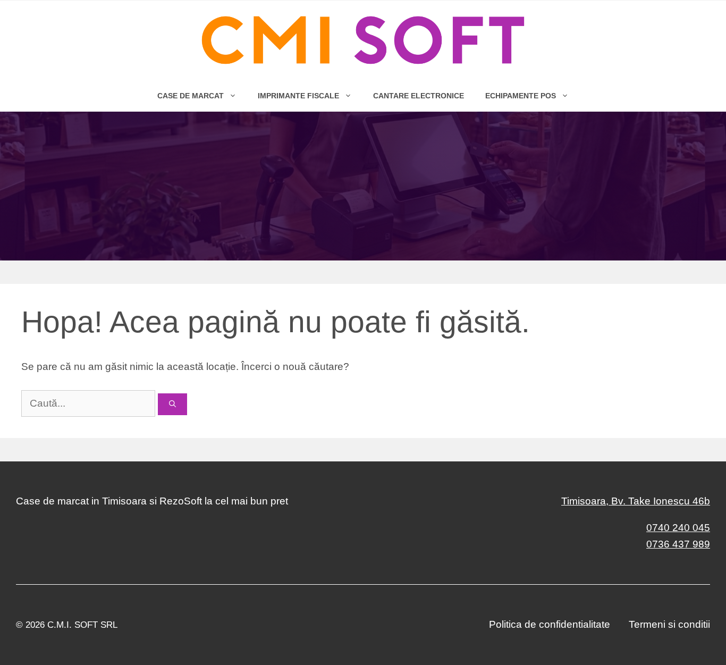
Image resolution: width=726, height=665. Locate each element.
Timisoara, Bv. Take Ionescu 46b (635, 501)
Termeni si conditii (669, 624)
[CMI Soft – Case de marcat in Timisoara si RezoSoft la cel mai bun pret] (363, 40)
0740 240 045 (678, 527)
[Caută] (172, 404)
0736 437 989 (678, 544)
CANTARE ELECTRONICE (418, 95)
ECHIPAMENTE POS (520, 95)
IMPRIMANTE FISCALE (298, 95)
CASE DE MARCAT (190, 95)
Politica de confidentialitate (549, 624)
